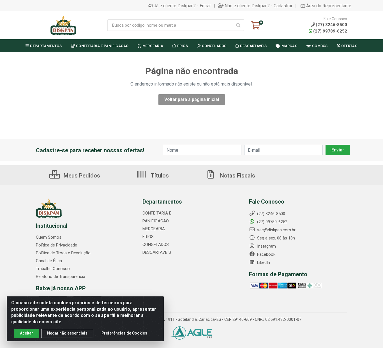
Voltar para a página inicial (191, 99)
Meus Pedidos (81, 175)
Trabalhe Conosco (53, 268)
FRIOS (148, 236)
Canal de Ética (49, 260)
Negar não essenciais (67, 333)
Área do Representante (328, 5)
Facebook (265, 254)
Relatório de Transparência (60, 276)
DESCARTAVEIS (156, 252)
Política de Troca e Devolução (63, 252)
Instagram (266, 246)
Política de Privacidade (56, 245)
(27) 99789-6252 (330, 31)
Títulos (159, 175)
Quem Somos (48, 237)
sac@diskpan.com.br (276, 229)
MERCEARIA (153, 228)
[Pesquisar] (238, 25)
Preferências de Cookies (124, 333)
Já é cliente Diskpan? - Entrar (182, 5)
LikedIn (263, 262)
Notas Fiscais (237, 175)
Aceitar (26, 333)
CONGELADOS (155, 244)
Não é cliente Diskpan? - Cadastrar (258, 5)
